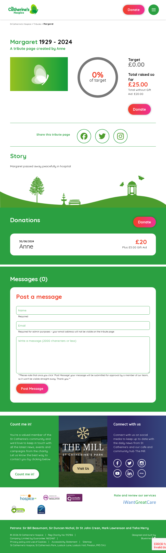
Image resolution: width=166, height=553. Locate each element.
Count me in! (24, 474)
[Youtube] (117, 473)
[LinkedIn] (130, 473)
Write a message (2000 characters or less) (47, 341)
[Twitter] (102, 136)
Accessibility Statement (64, 541)
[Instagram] (120, 136)
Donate (134, 10)
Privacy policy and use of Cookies (28, 541)
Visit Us (83, 468)
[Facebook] (84, 136)
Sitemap (87, 541)
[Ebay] (142, 473)
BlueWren (146, 538)
